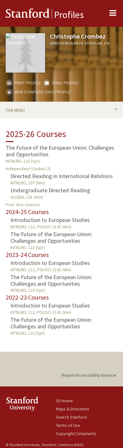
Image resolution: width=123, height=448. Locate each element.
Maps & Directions (72, 409)
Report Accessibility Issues (88, 375)
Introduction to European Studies (50, 220)
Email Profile (65, 83)
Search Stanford (71, 417)
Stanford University (31, 403)
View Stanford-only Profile (41, 92)
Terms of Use (68, 425)
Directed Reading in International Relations (61, 176)
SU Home (64, 400)
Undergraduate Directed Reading (50, 190)
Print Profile (27, 83)
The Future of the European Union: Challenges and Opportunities (60, 151)
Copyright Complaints (76, 433)
